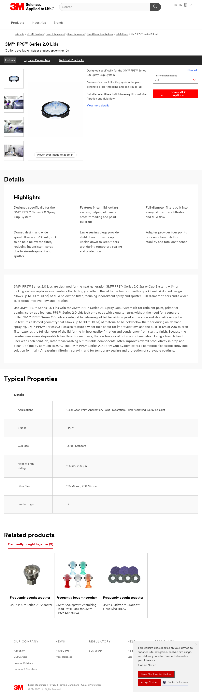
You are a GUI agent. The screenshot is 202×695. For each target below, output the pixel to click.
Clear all (192, 70)
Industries (39, 22)
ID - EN (178, 5)
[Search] (155, 7)
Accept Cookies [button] (149, 682)
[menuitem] (10, 60)
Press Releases (63, 657)
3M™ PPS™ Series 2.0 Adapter (31, 605)
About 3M (19, 651)
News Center (62, 651)
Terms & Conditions (69, 685)
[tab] (30, 544)
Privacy (52, 685)
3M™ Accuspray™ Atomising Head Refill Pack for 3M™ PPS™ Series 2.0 (76, 609)
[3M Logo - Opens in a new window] (32, 7)
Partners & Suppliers (25, 669)
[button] (175, 682)
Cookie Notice (147, 665)
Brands (58, 22)
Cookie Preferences (91, 685)
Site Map (133, 657)
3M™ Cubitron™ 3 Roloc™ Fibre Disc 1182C (121, 607)
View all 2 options (178, 94)
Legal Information (37, 685)
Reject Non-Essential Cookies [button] (156, 674)
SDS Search (95, 651)
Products (17, 22)
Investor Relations (23, 663)
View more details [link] (98, 105)
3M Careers (20, 657)
